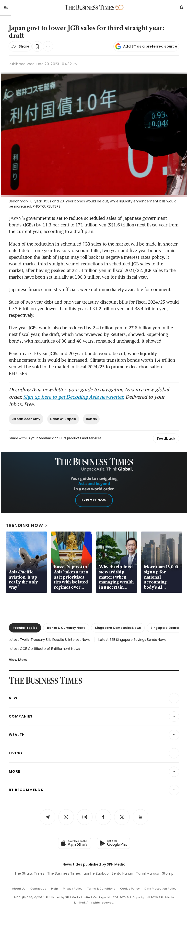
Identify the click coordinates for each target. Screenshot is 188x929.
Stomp (168, 873)
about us (18, 888)
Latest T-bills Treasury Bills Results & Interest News (49, 639)
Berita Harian (122, 873)
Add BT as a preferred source (150, 46)
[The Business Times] (90, 7)
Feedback (166, 438)
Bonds (91, 419)
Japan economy (26, 419)
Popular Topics (25, 628)
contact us (38, 888)
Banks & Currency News (66, 628)
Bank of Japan (63, 419)
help (54, 888)
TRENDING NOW (24, 525)
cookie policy (130, 888)
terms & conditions (101, 888)
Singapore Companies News (118, 628)
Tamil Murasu (147, 873)
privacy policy (72, 888)
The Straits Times (29, 873)
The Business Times (64, 873)
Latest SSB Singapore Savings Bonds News (132, 639)
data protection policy (160, 888)
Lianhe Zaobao (96, 873)
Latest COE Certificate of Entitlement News (44, 648)
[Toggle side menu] (6, 7)
